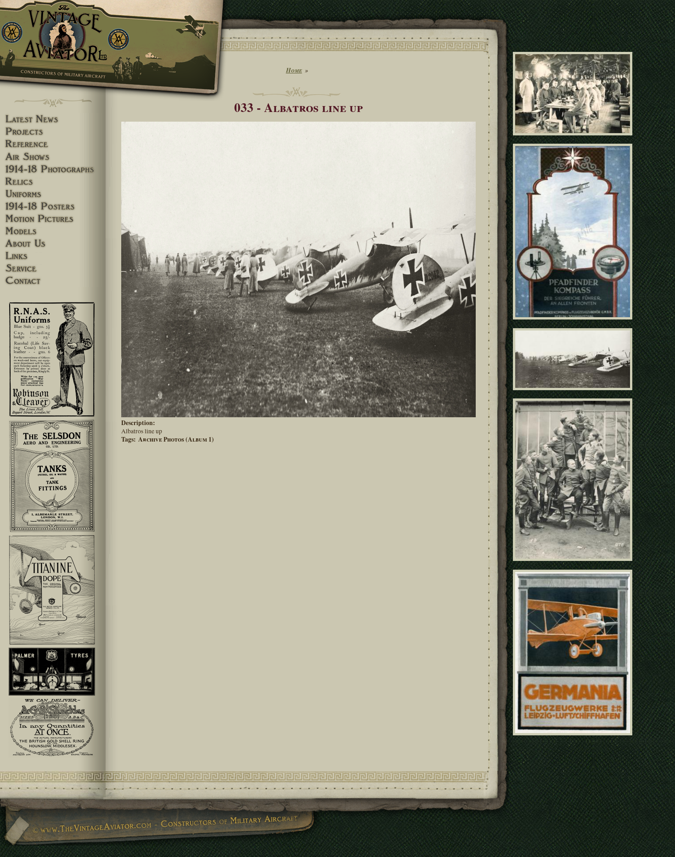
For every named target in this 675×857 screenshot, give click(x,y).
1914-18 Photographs (53, 169)
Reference (53, 144)
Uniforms (53, 194)
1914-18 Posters (53, 206)
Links (53, 256)
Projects (53, 131)
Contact (53, 280)
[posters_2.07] (574, 323)
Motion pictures (53, 219)
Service (53, 268)
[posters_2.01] (574, 739)
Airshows (53, 157)
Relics (53, 181)
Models (53, 231)
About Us (53, 243)
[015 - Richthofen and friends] (574, 565)
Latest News (53, 119)
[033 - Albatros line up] (298, 415)
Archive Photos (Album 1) (176, 439)
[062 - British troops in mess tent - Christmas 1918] (574, 139)
